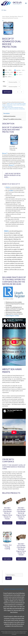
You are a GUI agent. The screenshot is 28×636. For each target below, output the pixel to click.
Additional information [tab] (9, 116)
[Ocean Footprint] (11, 3)
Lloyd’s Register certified (12, 315)
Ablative (8, 103)
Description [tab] (6, 113)
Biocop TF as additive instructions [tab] (12, 119)
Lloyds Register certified (7, 108)
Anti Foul (12, 103)
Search (8, 578)
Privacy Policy (13, 631)
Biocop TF (21, 107)
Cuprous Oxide (16, 104)
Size (4, 81)
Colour (4, 86)
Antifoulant (16, 107)
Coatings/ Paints (9, 104)
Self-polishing (21, 108)
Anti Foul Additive (18, 103)
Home (3, 16)
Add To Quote (7, 91)
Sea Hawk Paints (14, 16)
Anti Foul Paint (11, 107)
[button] (3, 20)
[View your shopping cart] (26, 3)
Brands (7, 16)
